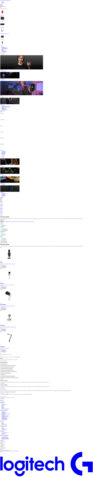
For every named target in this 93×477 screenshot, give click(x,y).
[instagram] (0, 398)
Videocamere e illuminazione (5, 416)
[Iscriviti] (7, 393)
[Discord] (3, 398)
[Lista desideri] (1, 199)
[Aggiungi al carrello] (1, 266)
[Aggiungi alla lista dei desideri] (0, 247)
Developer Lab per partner (5, 437)
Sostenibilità (3, 407)
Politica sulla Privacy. (29, 394)
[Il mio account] (0, 200)
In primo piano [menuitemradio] (2, 221)
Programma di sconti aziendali (5, 438)
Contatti (3, 428)
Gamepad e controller (4, 417)
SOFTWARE (1, 197)
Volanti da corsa (3, 414)
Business (3, 2)
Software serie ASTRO (4, 424)
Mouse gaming (3, 411)
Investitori (3, 405)
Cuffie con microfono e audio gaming (6, 413)
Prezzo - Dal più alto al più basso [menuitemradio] (19, 221)
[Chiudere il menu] (0, 7)
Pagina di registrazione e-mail (5, 432)
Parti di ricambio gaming (4, 419)
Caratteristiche (2, 226)
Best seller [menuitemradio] (33, 221)
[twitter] (1, 398)
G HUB (3, 422)
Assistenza (1, 4)
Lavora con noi (3, 404)
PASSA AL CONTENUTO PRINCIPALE (5, 0)
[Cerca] (0, 198)
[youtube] (2, 398)
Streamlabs (3, 423)
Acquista (1, 203)
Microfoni (1, 208)
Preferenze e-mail (4, 433)
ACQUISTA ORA (2, 383)
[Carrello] (0, 201)
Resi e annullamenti (4, 429)
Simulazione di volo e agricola (5, 415)
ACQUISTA (2, 6)
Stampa (2, 406)
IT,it (1, 400)
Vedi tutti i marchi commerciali (67, 390)
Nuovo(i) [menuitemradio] (12, 221)
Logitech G (1, 205)
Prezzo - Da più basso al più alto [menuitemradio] (27, 221)
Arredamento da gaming (4, 418)
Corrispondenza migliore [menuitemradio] (7, 221)
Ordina (1, 220)
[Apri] (1, 201)
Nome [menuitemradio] (14, 221)
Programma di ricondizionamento (5, 408)
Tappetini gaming (4, 412)
